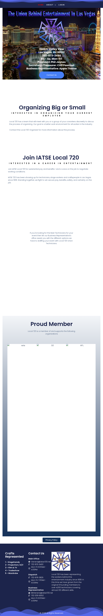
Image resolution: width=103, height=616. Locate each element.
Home (41, 5)
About (49, 5)
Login (62, 5)
